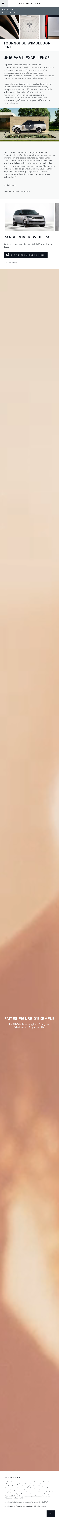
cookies (44, 1494)
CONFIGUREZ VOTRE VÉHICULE (28, 255)
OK (51, 1514)
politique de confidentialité (13, 1498)
